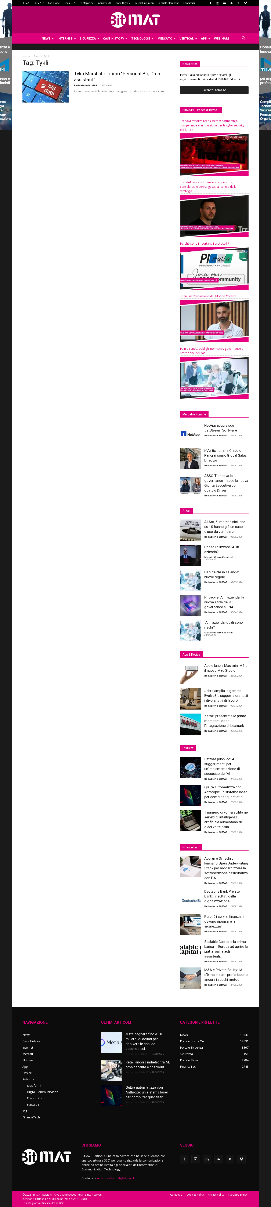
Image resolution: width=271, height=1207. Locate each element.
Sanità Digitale (123, 2)
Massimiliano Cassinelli (219, 557)
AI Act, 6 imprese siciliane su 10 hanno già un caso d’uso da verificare (224, 527)
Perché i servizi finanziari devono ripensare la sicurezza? (224, 921)
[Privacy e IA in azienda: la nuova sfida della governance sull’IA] (190, 605)
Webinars (222, 38)
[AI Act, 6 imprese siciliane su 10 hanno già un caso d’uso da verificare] (190, 530)
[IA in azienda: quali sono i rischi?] (190, 630)
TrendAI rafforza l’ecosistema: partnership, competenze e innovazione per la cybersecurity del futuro (212, 125)
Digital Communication (42, 1092)
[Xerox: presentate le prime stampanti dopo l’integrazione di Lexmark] (190, 724)
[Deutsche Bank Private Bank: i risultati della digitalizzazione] (190, 899)
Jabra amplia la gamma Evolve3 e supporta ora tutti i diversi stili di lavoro (226, 696)
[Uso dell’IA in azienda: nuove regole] (190, 580)
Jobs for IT (34, 1086)
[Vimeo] (245, 3)
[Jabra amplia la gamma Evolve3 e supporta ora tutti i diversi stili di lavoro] (190, 699)
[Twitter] (238, 3)
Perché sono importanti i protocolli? (204, 243)
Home (26, 56)
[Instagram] (217, 3)
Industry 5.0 (104, 2)
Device (27, 1073)
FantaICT (33, 1105)
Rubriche (28, 1079)
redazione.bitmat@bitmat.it (115, 1178)
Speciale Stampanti (168, 2)
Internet (65, 38)
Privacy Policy (216, 1194)
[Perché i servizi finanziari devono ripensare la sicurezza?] (190, 924)
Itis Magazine (86, 2)
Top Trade (54, 2)
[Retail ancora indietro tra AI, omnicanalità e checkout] (111, 1070)
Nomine (27, 1060)
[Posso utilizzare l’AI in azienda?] (190, 555)
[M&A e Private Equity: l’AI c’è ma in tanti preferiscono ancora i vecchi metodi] (190, 978)
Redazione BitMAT (85, 85)
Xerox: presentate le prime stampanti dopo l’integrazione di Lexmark (225, 721)
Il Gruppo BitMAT (238, 1194)
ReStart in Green (144, 2)
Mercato (165, 38)
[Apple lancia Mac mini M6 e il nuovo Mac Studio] (190, 673)
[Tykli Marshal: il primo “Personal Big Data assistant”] (45, 87)
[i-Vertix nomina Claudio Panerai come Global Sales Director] (190, 458)
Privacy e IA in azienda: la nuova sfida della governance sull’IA (224, 602)
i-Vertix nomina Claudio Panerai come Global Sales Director (225, 455)
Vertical (187, 38)
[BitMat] (135, 20)
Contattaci (189, 2)
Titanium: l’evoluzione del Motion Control (208, 296)
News (46, 38)
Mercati (27, 1054)
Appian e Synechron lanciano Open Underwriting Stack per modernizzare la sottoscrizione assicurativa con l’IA (226, 868)
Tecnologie (140, 38)
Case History (113, 38)
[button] (243, 39)
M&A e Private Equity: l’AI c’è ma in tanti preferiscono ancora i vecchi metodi (226, 975)
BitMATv (39, 2)
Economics (34, 1098)
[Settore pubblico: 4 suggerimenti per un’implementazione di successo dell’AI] (190, 767)
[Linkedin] (224, 3)
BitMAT (26, 2)
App (204, 38)
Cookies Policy (195, 1194)
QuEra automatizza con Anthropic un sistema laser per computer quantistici (225, 792)
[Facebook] (210, 3)
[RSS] (231, 3)
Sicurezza (88, 38)
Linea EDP (69, 2)
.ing (24, 1111)
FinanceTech (31, 1117)
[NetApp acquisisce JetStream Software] (190, 433)
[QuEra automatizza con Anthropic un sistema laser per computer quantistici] (190, 795)
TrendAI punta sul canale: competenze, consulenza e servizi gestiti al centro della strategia (208, 186)
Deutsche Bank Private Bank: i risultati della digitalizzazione (222, 896)
